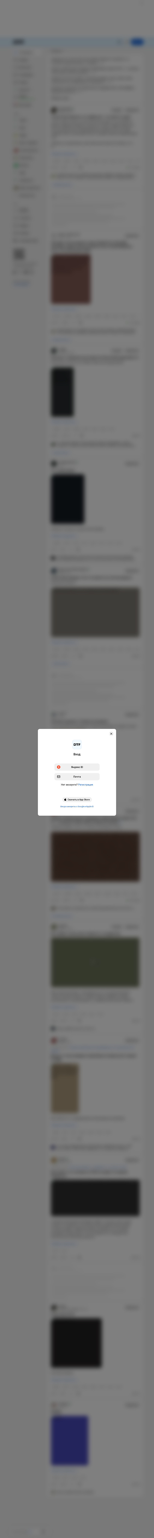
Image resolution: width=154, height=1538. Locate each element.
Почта (77, 776)
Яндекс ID (77, 767)
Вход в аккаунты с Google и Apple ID (77, 806)
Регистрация (85, 784)
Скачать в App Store (79, 799)
